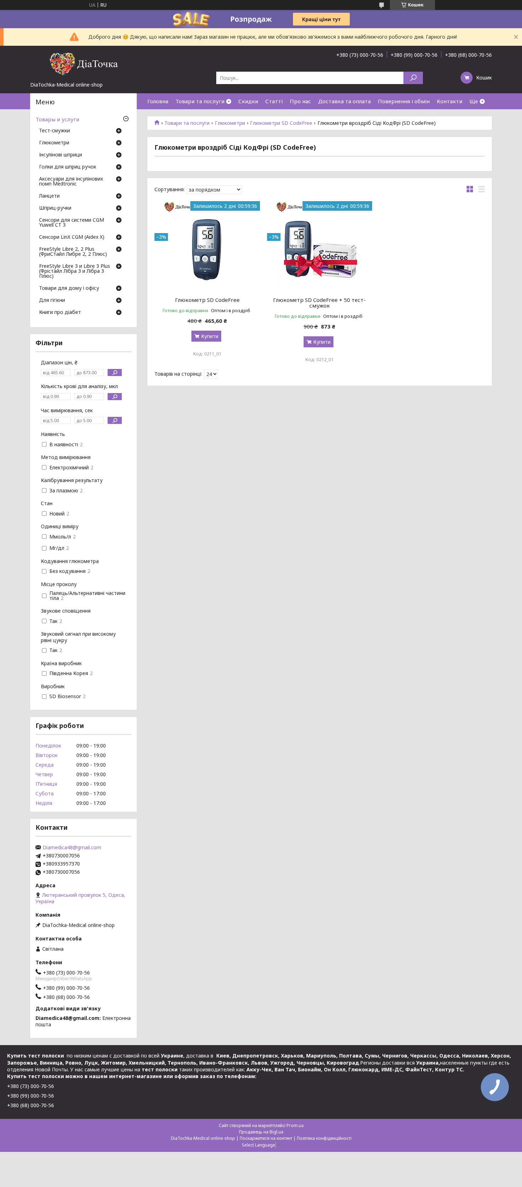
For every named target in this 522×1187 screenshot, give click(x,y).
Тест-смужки (54, 131)
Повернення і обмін (404, 101)
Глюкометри (230, 123)
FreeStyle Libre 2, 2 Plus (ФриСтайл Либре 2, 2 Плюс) (73, 252)
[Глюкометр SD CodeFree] (207, 245)
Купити (209, 336)
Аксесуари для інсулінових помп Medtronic (71, 181)
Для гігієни (52, 300)
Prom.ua (295, 1125)
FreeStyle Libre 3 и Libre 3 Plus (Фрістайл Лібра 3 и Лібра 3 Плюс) (74, 271)
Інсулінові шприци (60, 155)
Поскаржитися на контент (266, 1138)
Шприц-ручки (55, 208)
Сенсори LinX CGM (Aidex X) (71, 237)
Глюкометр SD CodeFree (207, 300)
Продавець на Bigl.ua (261, 1132)
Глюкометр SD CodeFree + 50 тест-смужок (319, 302)
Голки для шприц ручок (67, 167)
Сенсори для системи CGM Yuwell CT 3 (71, 222)
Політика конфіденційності (324, 1138)
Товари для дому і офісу (69, 288)
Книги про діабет (60, 312)
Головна (157, 101)
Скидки (248, 101)
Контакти (449, 101)
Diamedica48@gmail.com (72, 847)
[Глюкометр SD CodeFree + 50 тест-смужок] (320, 245)
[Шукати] (413, 78)
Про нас (300, 101)
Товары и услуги (57, 119)
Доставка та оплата (344, 101)
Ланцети (49, 196)
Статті (274, 101)
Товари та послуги (199, 101)
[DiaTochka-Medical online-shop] (83, 63)
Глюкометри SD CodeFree (281, 123)
